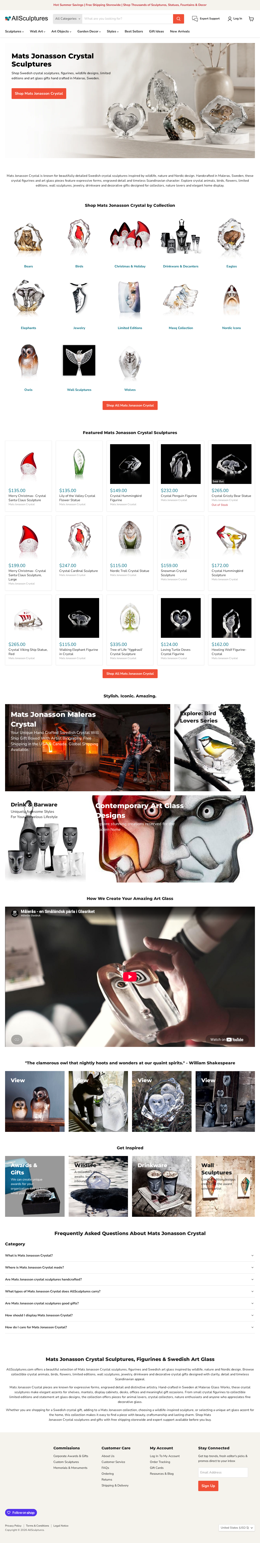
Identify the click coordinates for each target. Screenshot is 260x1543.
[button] (236, 18)
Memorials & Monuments (70, 1468)
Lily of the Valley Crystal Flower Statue (77, 498)
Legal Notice (60, 1526)
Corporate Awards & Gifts (70, 1456)
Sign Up (208, 1485)
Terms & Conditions (37, 1526)
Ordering (108, 1474)
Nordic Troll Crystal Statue (129, 571)
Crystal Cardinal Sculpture (78, 571)
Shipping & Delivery (115, 1485)
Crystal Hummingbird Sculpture (227, 573)
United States (235, 1528)
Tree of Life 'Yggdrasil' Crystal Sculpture (126, 652)
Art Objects (60, 31)
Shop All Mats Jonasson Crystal (130, 405)
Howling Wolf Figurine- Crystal (229, 652)
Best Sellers (134, 31)
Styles (112, 31)
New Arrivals (180, 31)
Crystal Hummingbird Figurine (126, 498)
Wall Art (37, 31)
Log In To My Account (165, 1456)
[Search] (178, 19)
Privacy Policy (13, 1526)
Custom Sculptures (66, 1462)
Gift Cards (157, 1468)
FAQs (105, 1468)
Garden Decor (88, 31)
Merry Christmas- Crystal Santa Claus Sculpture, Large (27, 575)
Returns (107, 1480)
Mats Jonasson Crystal (22, 504)
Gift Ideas (156, 31)
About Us (108, 1456)
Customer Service (113, 1462)
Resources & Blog (162, 1474)
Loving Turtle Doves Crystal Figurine (176, 652)
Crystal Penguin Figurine (179, 496)
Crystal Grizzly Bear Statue (231, 496)
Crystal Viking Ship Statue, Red (28, 652)
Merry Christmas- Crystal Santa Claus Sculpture (27, 498)
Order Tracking (160, 1462)
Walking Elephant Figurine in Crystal (78, 652)
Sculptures (13, 31)
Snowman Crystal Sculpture (174, 573)
